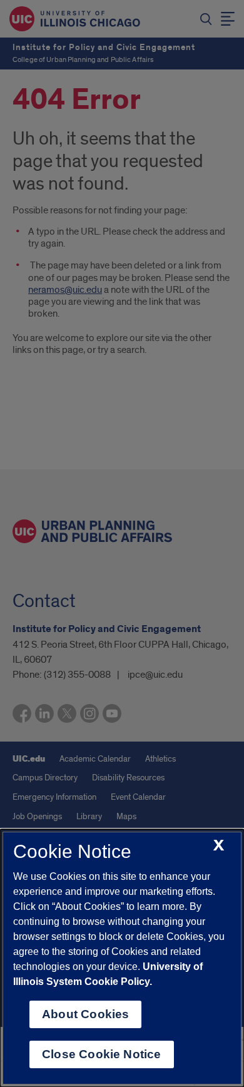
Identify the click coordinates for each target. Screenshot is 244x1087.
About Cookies (85, 1014)
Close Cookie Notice (101, 1054)
